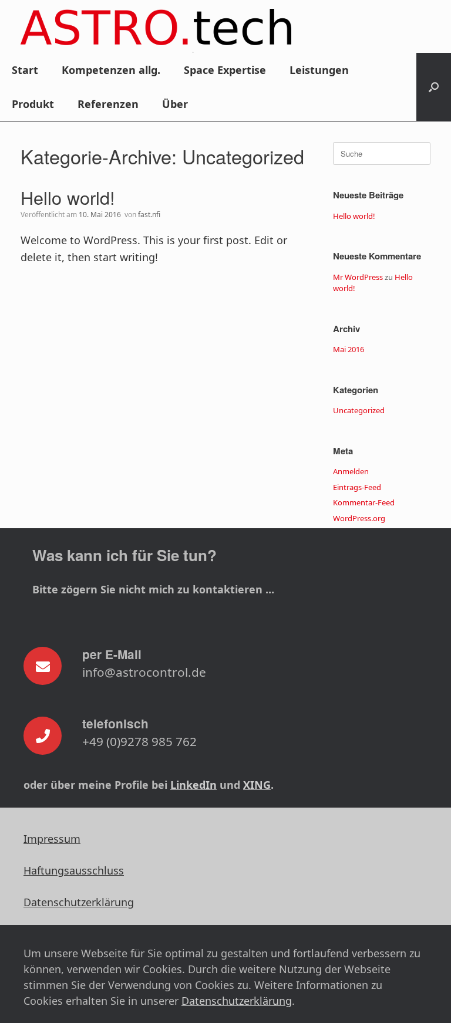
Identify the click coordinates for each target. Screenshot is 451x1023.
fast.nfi (149, 215)
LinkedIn (193, 785)
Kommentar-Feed (364, 502)
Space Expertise (225, 70)
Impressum (51, 839)
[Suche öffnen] (433, 87)
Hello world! (68, 197)
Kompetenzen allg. (111, 70)
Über (175, 104)
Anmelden (351, 471)
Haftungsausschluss (73, 870)
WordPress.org (359, 518)
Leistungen (319, 70)
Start (25, 70)
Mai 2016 (348, 349)
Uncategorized (359, 410)
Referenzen (108, 104)
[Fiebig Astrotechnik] (156, 31)
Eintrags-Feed (357, 487)
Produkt (33, 104)
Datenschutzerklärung (78, 902)
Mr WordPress (358, 277)
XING (257, 785)
